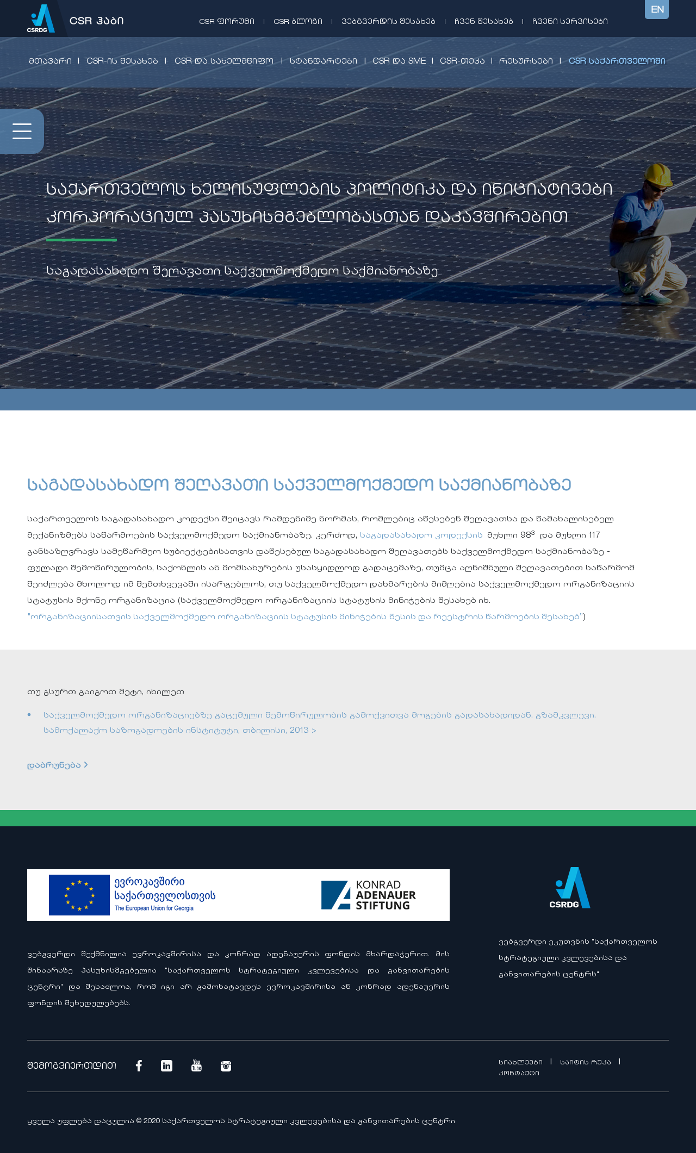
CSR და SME (399, 62)
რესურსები (526, 62)
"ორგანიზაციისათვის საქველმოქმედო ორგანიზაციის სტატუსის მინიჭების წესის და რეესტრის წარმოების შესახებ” (305, 617)
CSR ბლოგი (298, 22)
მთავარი (50, 62)
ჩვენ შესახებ (484, 22)
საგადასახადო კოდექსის (421, 536)
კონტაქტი (519, 1074)
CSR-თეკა (462, 62)
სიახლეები (522, 1063)
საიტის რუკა (586, 1063)
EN (657, 10)
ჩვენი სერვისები (570, 22)
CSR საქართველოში (617, 62)
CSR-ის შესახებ (122, 62)
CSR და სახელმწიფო (224, 62)
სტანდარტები (323, 62)
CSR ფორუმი (226, 22)
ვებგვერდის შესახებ (388, 22)
